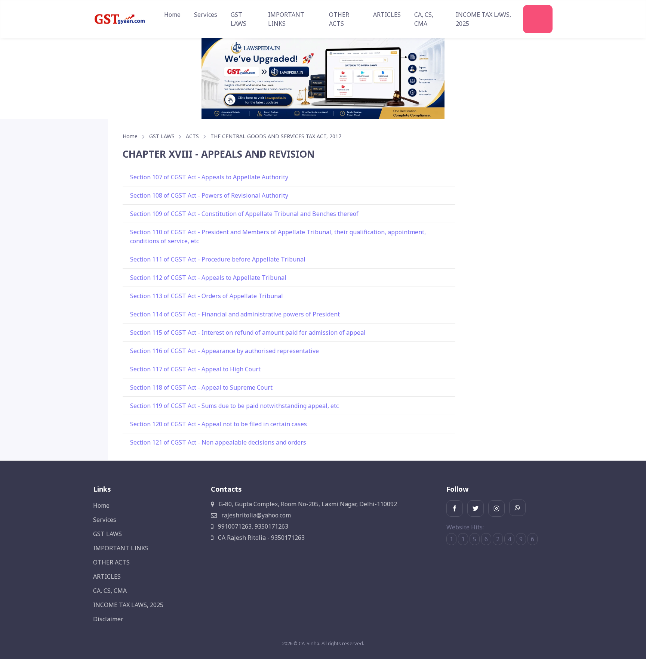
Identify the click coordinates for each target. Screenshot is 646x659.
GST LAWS (238, 19)
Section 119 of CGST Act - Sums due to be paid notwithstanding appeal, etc (234, 406)
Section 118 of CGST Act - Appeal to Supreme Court (201, 387)
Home (172, 14)
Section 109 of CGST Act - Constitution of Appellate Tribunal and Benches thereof (244, 214)
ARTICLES (387, 14)
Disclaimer (108, 619)
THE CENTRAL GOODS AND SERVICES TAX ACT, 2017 (275, 136)
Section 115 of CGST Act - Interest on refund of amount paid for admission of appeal (248, 332)
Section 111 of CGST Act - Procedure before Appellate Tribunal (217, 259)
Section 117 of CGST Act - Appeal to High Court (195, 369)
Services (205, 14)
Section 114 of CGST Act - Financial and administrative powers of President (235, 314)
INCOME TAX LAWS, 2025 (483, 19)
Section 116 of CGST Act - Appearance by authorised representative (224, 351)
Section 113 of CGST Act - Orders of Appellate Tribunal (206, 296)
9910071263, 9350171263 (252, 526)
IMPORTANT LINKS (286, 19)
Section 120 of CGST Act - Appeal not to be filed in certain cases (218, 424)
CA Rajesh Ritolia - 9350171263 (260, 537)
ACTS (192, 136)
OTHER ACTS (339, 19)
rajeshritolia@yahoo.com (255, 515)
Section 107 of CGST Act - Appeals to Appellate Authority (209, 177)
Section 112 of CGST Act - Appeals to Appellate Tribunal (208, 277)
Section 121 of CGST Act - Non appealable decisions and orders (218, 442)
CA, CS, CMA (423, 19)
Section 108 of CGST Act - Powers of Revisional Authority (209, 195)
